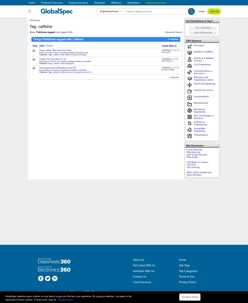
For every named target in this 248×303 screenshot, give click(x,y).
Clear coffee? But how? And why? (55, 50)
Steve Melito (169, 70)
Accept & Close (190, 297)
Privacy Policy (187, 282)
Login (202, 11)
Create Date (168, 45)
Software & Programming (200, 123)
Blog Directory (193, 152)
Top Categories (188, 271)
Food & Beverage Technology (56, 53)
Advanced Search (173, 32)
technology (82, 55)
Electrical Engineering (204, 83)
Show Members (194, 175)
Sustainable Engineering (199, 129)
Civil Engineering (202, 64)
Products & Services (52, 2)
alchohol (56, 72)
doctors (70, 72)
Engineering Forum (156, 2)
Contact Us (139, 276)
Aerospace (199, 45)
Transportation (201, 135)
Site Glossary (193, 167)
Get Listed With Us (144, 265)
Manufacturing (82, 53)
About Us (138, 259)
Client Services (142, 282)
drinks (68, 55)
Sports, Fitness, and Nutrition (55, 61)
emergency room (81, 72)
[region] (124, 297)
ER (90, 72)
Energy (74, 55)
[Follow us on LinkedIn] (55, 279)
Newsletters (133, 2)
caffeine (56, 55)
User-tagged (61, 32)
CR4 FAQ (191, 165)
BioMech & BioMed (83, 61)
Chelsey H (168, 61)
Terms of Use (187, 276)
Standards (99, 2)
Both (70, 32)
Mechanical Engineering (199, 110)
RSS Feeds (192, 157)
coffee (62, 55)
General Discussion (203, 90)
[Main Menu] (30, 11)
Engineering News (78, 2)
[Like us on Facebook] (41, 279)
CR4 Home (35, 20)
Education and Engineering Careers (204, 78)
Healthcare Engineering (53, 70)
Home (32, 2)
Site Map (184, 265)
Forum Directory (194, 149)
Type (34, 45)
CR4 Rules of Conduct (197, 162)
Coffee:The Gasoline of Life (52, 59)
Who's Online (193, 172)
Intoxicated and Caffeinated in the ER (57, 68)
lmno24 (167, 52)
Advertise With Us (143, 271)
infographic (70, 63)
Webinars (116, 2)
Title (41, 45)
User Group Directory (197, 154)
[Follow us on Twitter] (47, 279)
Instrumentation (201, 96)
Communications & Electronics (203, 72)
